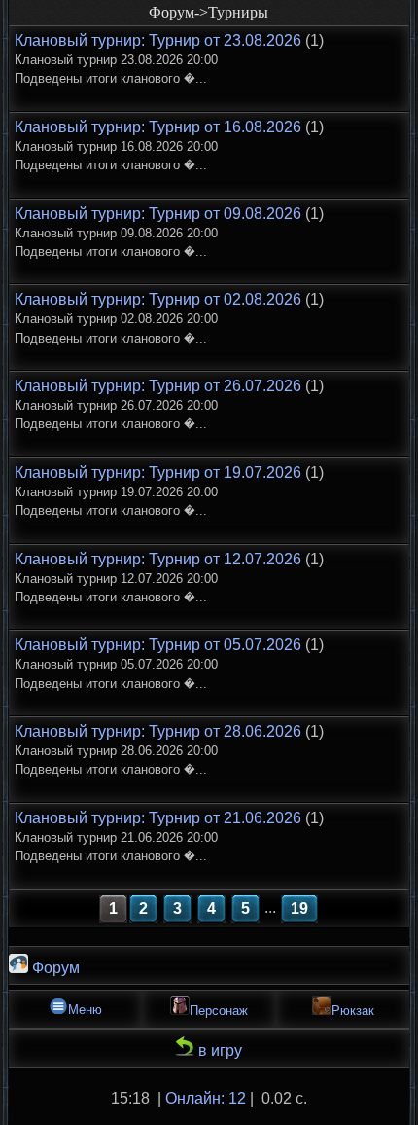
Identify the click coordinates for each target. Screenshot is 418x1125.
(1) (169, 59)
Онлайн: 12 (205, 1098)
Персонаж (219, 1010)
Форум (54, 968)
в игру (218, 1050)
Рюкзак (352, 1010)
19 (299, 908)
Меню (85, 1009)
